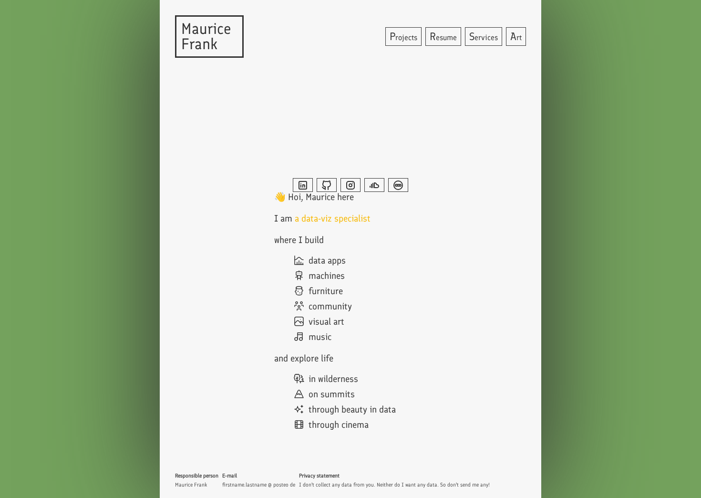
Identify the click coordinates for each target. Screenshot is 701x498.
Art (516, 36)
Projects (403, 36)
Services (483, 36)
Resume (443, 36)
